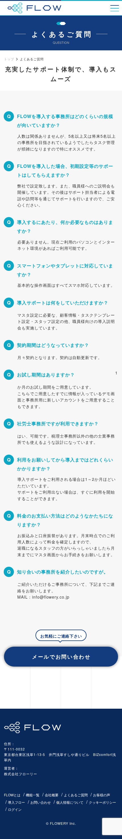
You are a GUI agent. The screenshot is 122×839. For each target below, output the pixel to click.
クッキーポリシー (102, 802)
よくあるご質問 (76, 794)
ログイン (15, 809)
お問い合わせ (40, 802)
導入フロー (16, 802)
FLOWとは (12, 794)
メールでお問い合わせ (61, 656)
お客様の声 (101, 794)
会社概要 (51, 794)
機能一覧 (32, 794)
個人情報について (69, 802)
